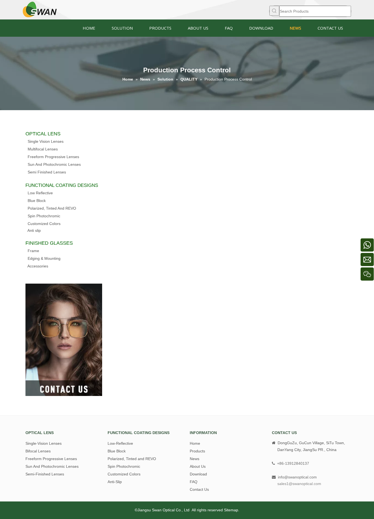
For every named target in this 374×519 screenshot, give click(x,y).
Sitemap (231, 510)
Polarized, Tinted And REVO (52, 208)
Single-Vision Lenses (43, 443)
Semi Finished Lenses (47, 172)
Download (198, 474)
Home (195, 443)
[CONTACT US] (64, 340)
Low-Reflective (120, 443)
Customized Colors (44, 223)
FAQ (193, 482)
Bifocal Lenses (38, 451)
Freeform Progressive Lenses (53, 157)
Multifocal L (37, 149)
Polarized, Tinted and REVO (132, 459)
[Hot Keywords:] (274, 11)
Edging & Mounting (44, 258)
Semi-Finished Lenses (44, 474)
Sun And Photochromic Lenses (54, 164)
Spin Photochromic (44, 216)
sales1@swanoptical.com (299, 483)
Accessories (37, 266)
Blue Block (37, 200)
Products (197, 451)
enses (52, 149)
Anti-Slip (115, 482)
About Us (198, 466)
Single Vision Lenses (46, 141)
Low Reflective (40, 193)
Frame (33, 251)
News (194, 459)
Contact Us (199, 489)
